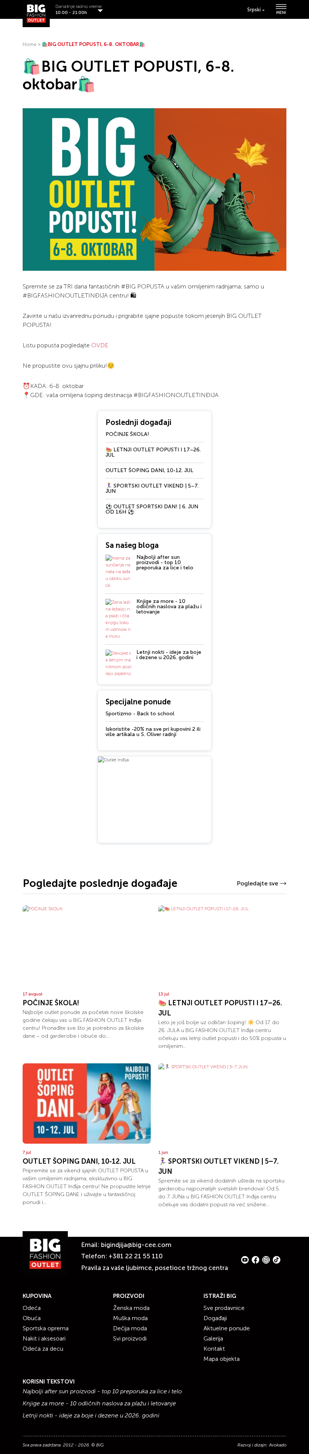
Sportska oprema (46, 1328)
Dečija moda (130, 1328)
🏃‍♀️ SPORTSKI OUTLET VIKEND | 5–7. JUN (152, 488)
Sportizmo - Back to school (140, 713)
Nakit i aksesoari (44, 1338)
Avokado (277, 1445)
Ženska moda (131, 1307)
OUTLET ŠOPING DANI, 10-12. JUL (149, 470)
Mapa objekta (221, 1358)
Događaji (215, 1318)
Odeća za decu (43, 1348)
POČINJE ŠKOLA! (127, 434)
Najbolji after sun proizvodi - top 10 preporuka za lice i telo (164, 562)
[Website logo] (36, 13)
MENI (281, 12)
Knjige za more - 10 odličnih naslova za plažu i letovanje (169, 606)
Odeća (32, 1307)
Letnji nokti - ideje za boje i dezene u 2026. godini (168, 655)
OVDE (100, 345)
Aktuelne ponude (226, 1328)
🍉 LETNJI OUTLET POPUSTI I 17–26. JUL (153, 452)
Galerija (213, 1338)
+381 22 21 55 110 (136, 1256)
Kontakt (214, 1348)
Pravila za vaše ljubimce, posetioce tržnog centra (154, 1267)
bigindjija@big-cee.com (136, 1244)
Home (30, 44)
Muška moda (130, 1318)
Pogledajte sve (257, 883)
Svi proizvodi (130, 1338)
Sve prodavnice (224, 1307)
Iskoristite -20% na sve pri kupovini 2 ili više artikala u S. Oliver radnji (153, 732)
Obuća (32, 1318)
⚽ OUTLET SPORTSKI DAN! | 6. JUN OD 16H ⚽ (152, 509)
